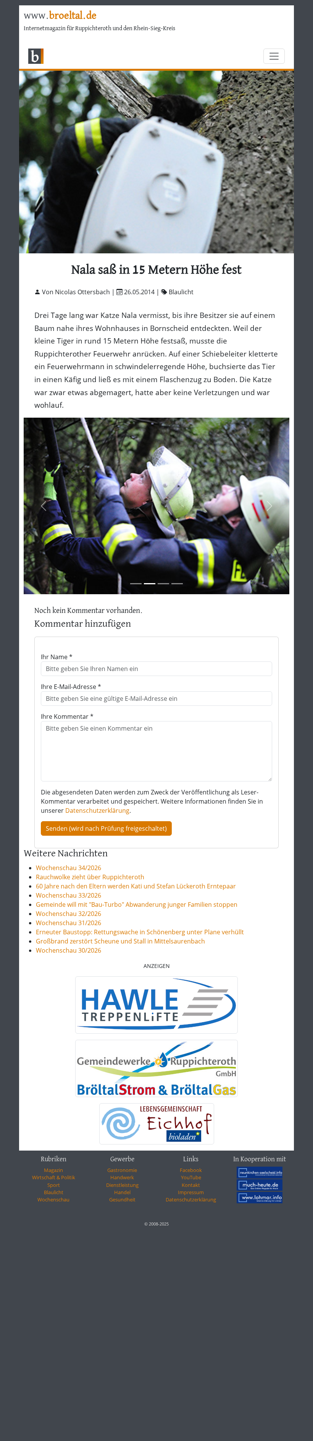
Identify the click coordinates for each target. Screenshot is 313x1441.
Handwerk (122, 1177)
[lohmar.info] (259, 1197)
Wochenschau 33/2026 (68, 895)
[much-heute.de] (259, 1185)
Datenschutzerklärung (97, 810)
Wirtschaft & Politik (53, 1177)
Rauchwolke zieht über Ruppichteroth (90, 877)
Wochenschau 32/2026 (68, 913)
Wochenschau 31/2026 (68, 923)
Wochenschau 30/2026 (68, 950)
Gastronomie (122, 1170)
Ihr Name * (57, 657)
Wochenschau (53, 1199)
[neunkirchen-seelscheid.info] (259, 1172)
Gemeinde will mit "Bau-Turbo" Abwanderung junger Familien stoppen (136, 904)
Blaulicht (53, 1192)
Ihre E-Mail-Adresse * (71, 686)
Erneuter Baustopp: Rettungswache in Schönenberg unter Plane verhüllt (140, 932)
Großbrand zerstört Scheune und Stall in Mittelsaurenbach (120, 941)
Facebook (191, 1170)
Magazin (53, 1170)
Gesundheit (122, 1199)
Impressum (191, 1192)
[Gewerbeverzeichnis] (156, 1005)
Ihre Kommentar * (67, 716)
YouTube (191, 1177)
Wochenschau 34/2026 (68, 868)
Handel (122, 1192)
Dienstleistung (122, 1185)
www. (60, 16)
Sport (53, 1185)
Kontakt (191, 1185)
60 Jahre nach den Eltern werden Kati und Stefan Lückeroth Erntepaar (136, 886)
